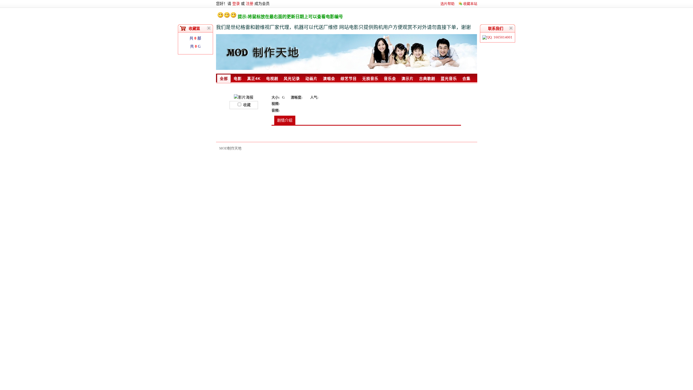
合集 (466, 78)
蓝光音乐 (449, 78)
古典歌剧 (427, 78)
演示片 (407, 78)
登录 (236, 4)
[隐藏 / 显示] (209, 28)
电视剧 (272, 78)
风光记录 (292, 78)
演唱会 (329, 78)
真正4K (254, 78)
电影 (238, 78)
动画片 (311, 78)
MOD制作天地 (230, 148)
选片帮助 (447, 4)
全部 (224, 78)
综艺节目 (349, 78)
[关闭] (511, 28)
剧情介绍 (284, 120)
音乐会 (390, 78)
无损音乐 (370, 78)
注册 (249, 4)
